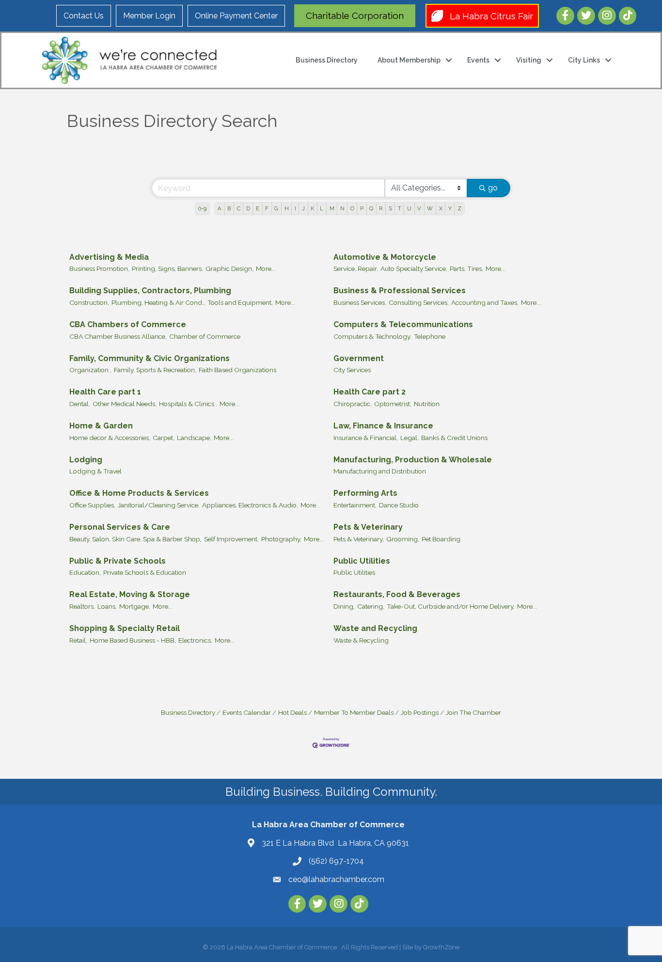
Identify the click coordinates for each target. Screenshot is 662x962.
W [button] (430, 208)
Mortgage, (134, 606)
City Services (352, 370)
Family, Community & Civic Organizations (149, 358)
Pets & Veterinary (368, 527)
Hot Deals (292, 712)
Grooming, (402, 539)
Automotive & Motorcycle (384, 257)
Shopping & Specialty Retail (124, 628)
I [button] (295, 208)
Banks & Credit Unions (454, 438)
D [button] (248, 208)
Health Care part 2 (369, 391)
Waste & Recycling (361, 640)
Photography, (281, 539)
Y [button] (450, 208)
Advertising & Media (109, 257)
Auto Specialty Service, (413, 268)
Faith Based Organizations (237, 370)
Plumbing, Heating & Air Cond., (158, 302)
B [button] (229, 208)
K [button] (312, 208)
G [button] (276, 208)
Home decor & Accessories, (109, 438)
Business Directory (327, 60)
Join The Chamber (473, 712)
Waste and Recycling (375, 628)
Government (358, 358)
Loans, (107, 606)
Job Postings (420, 712)
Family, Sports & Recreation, (155, 370)
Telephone (429, 336)
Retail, (78, 640)
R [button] (380, 208)
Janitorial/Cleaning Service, (159, 505)
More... (266, 268)
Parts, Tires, (466, 268)
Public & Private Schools (117, 561)
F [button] (266, 208)
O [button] (352, 208)
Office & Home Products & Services (139, 493)
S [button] (390, 208)
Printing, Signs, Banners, (167, 268)
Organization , (90, 370)
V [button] (419, 208)
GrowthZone (441, 947)
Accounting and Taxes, (485, 302)
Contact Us (83, 15)
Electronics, (195, 640)
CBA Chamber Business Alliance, (118, 336)
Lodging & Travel (95, 471)
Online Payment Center (236, 15)
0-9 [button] (202, 208)
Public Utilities (361, 561)
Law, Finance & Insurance (383, 425)
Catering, (370, 606)
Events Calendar (246, 712)
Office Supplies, (92, 505)
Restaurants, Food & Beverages (396, 594)
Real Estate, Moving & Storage (129, 594)
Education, (85, 572)
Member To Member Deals (354, 712)
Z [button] (459, 208)
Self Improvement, (231, 539)
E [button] (257, 208)
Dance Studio (399, 505)
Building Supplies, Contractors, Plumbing (150, 290)
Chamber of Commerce (204, 336)
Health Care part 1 (105, 391)
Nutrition (427, 404)
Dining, (344, 606)
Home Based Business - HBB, (133, 640)
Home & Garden (101, 425)
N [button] (342, 208)
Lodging (85, 459)
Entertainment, (355, 505)
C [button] (238, 208)
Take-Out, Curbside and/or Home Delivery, (451, 606)
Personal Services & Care (119, 527)
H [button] (286, 208)
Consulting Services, (419, 302)
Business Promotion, (99, 268)
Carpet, (163, 438)
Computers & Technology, (372, 336)
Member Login (149, 15)
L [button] (321, 208)
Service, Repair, (355, 268)
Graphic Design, (229, 268)
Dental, (79, 404)
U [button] (409, 208)
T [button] (399, 208)
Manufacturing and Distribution (379, 471)
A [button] (219, 208)
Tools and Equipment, (240, 302)
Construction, (89, 302)
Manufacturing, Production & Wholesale (412, 459)
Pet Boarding (441, 539)
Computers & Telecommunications (403, 324)
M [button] (332, 208)
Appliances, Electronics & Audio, (250, 505)
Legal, (409, 438)
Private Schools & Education (144, 572)
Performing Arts (365, 493)
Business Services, (359, 302)
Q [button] (371, 208)
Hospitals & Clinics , (188, 404)
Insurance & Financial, (365, 438)
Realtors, (82, 606)
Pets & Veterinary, (358, 539)
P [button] (361, 208)
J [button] (303, 208)
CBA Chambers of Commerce (127, 324)
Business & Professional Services (399, 290)
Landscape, (194, 438)
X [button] (440, 208)
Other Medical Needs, (125, 404)
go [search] (493, 187)
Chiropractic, (352, 404)
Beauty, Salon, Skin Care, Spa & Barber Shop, (135, 539)
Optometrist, (392, 404)
